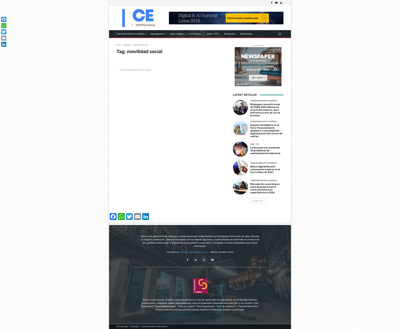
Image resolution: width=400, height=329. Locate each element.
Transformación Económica (263, 101)
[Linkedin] (281, 3)
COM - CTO (255, 144)
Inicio (119, 45)
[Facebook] (271, 3)
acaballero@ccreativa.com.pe (194, 252)
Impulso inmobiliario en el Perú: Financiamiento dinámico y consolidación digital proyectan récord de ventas (266, 131)
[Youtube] (276, 3)
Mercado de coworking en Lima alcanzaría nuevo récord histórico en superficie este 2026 (265, 188)
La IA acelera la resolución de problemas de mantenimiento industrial (265, 150)
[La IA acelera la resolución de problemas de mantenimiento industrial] (240, 149)
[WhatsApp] (4, 25)
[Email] (4, 38)
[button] (279, 34)
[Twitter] (204, 260)
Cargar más (257, 200)
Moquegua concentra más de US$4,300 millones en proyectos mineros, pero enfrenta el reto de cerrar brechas (265, 110)
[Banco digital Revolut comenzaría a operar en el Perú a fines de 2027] (240, 168)
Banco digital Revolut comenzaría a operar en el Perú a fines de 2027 (265, 169)
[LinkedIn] (4, 44)
